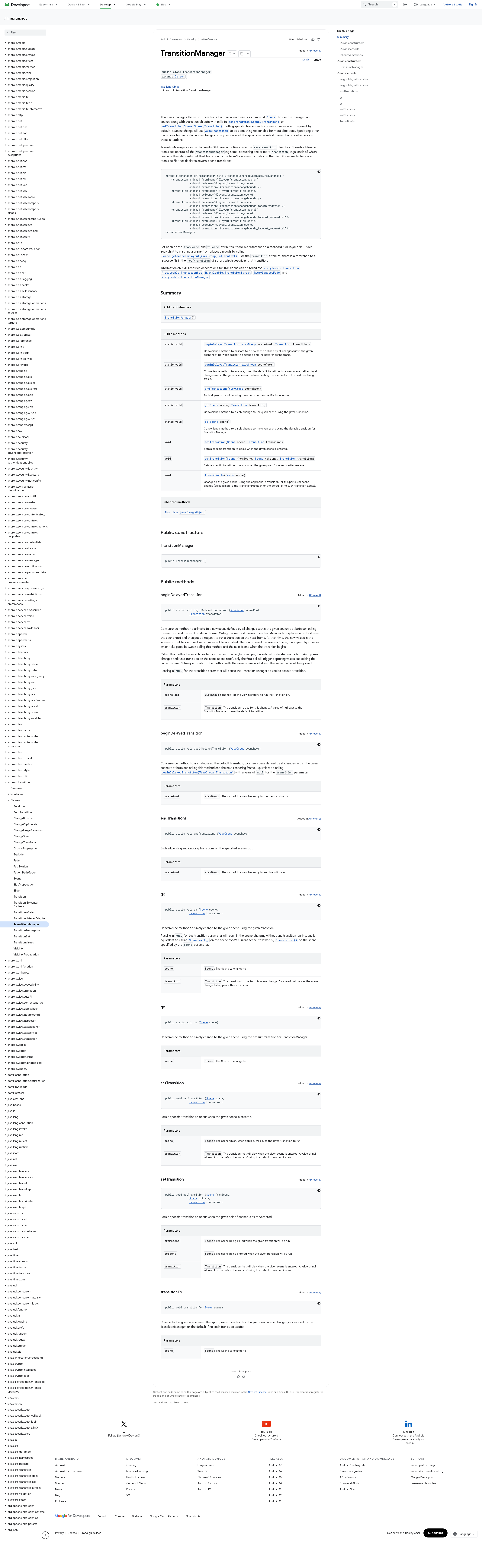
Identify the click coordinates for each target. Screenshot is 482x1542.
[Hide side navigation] (45, 1535)
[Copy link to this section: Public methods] (198, 582)
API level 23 (314, 818)
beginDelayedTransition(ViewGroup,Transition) (198, 772)
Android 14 (275, 1483)
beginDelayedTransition (222, 344)
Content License (257, 1392)
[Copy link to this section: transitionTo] (186, 1292)
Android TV (204, 1489)
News (58, 1489)
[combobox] (379, 4)
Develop (105, 4)
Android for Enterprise (68, 1471)
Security (60, 1477)
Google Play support (423, 1477)
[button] (24, 43)
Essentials (46, 4)
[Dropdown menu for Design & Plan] (90, 4)
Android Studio (453, 4)
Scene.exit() (199, 940)
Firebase (137, 1516)
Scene (271, 117)
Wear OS (203, 1471)
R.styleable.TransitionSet (182, 272)
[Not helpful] (318, 39)
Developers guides (351, 1471)
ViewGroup (249, 344)
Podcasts (60, 1501)
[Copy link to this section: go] (169, 894)
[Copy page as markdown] (242, 54)
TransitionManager (178, 317)
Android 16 (275, 1471)
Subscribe (435, 1533)
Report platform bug (423, 1465)
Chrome (119, 1516)
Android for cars (207, 1483)
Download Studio (350, 1483)
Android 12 (275, 1495)
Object (180, 76)
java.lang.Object (171, 86)
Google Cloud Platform (164, 1516)
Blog (163, 4)
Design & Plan (76, 4)
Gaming (131, 1465)
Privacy (130, 1489)
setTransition (215, 442)
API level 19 (315, 50)
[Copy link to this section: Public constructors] (207, 533)
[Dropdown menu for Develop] (116, 4)
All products (193, 1516)
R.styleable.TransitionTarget (228, 272)
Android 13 (275, 1489)
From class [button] (185, 512)
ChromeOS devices (209, 1477)
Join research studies (423, 1483)
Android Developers (171, 39)
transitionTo (214, 475)
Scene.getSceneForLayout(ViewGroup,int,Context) (199, 256)
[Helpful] (313, 39)
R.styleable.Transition (281, 268)
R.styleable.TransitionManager (185, 277)
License (72, 1532)
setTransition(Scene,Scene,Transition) (192, 126)
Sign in (472, 4)
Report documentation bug (427, 1471)
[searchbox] (25, 33)
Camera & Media (136, 1483)
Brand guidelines (91, 1532)
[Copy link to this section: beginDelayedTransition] (206, 595)
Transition (283, 344)
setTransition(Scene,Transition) (254, 122)
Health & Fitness (135, 1477)
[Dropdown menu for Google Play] (146, 4)
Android (60, 1465)
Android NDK (347, 1489)
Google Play (134, 4)
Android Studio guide (352, 1465)
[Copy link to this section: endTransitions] (190, 818)
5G (128, 1495)
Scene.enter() (286, 940)
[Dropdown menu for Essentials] (58, 4)
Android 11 (275, 1501)
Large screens (206, 1465)
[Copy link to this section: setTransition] (187, 1083)
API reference (16, 18)
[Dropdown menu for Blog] (171, 4)
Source (59, 1483)
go (206, 405)
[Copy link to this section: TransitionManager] (197, 546)
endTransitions (216, 388)
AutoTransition (216, 131)
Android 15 (275, 1477)
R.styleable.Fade (267, 272)
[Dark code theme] (319, 171)
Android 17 (275, 1465)
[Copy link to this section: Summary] (185, 293)
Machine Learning (137, 1471)
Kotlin (306, 60)
